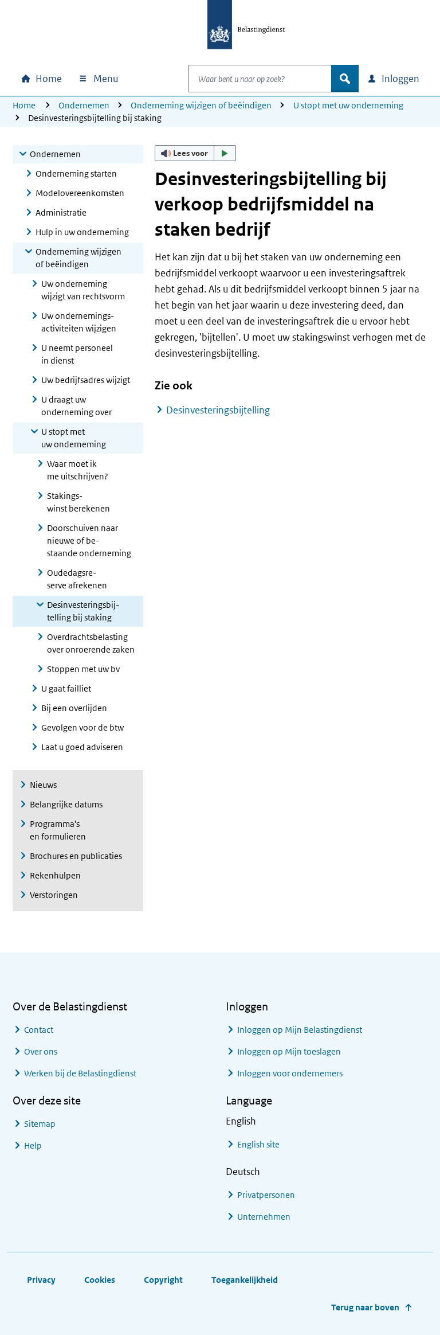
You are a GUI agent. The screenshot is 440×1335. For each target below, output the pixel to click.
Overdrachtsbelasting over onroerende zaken (91, 643)
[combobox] (260, 78)
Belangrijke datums (66, 804)
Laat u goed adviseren (82, 746)
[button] (195, 153)
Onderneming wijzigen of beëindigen (201, 105)
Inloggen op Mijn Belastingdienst (299, 1029)
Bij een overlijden (74, 707)
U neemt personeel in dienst (77, 354)
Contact (38, 1029)
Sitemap (40, 1123)
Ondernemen (83, 105)
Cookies (99, 1279)
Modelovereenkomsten (80, 193)
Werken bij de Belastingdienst (80, 1073)
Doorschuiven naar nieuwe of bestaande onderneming (89, 540)
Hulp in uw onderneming (82, 232)
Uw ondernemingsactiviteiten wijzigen (78, 322)
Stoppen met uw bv (83, 668)
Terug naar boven (365, 1307)
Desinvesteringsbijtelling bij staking (83, 611)
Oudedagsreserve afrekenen (77, 579)
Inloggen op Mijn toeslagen (289, 1051)
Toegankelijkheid (244, 1279)
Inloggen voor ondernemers (290, 1073)
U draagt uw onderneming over (76, 405)
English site (258, 1144)
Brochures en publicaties (76, 855)
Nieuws (43, 784)
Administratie (61, 212)
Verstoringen (54, 894)
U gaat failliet (66, 688)
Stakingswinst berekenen (78, 502)
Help (33, 1145)
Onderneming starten (76, 173)
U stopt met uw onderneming (348, 105)
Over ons (40, 1051)
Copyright (163, 1279)
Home (24, 105)
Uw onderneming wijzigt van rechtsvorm (83, 290)
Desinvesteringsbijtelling (218, 410)
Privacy (41, 1279)
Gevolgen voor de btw (82, 727)
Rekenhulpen (55, 875)
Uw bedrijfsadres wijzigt (85, 379)
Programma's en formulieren (58, 830)
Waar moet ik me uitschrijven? (77, 470)
